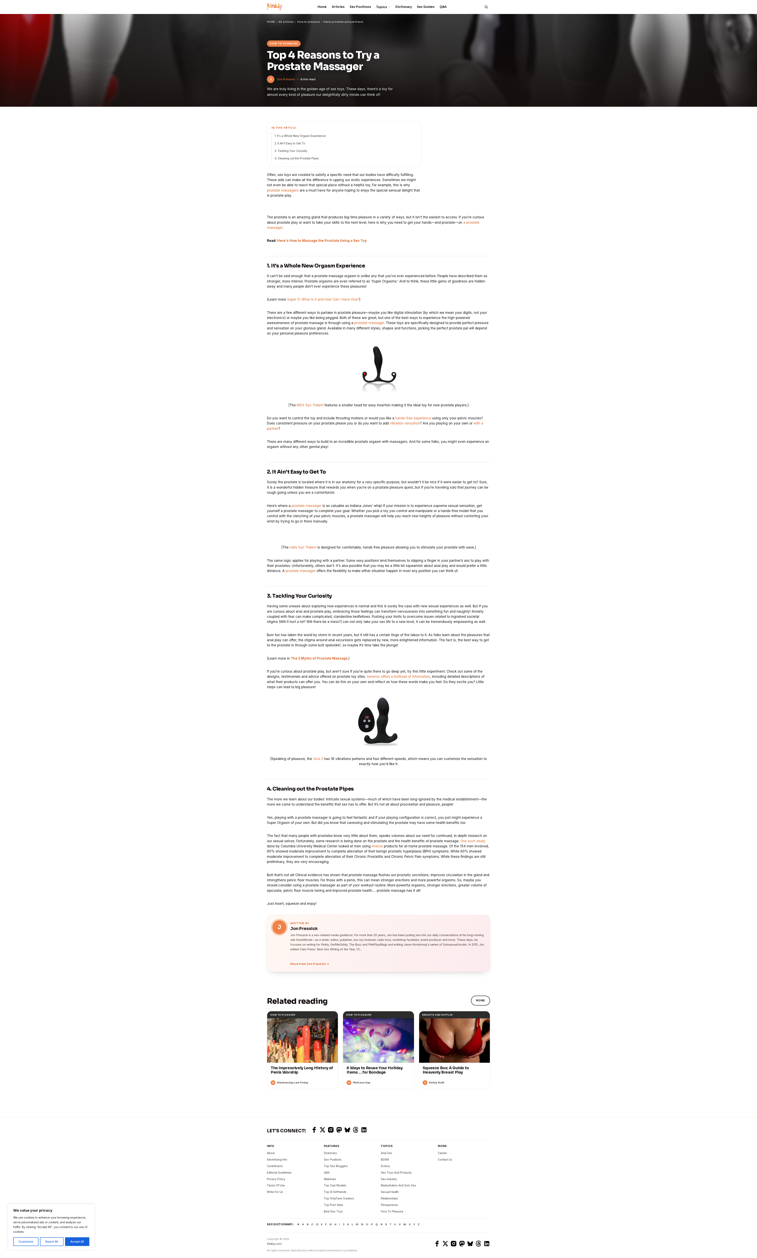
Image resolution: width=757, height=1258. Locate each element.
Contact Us (445, 1159)
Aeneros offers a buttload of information (398, 677)
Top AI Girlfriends (335, 1192)
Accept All (77, 1241)
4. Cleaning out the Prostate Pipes (297, 158)
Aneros (377, 846)
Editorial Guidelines (279, 1172)
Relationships (389, 1198)
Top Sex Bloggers (336, 1166)
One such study (472, 841)
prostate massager (369, 323)
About (271, 1153)
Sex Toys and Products (396, 1172)
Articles (338, 7)
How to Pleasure (392, 1211)
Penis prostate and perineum (343, 21)
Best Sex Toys (333, 1211)
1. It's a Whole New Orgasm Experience (300, 135)
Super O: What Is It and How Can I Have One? (323, 299)
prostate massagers (283, 190)
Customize (26, 1241)
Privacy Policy (276, 1179)
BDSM (385, 1159)
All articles (286, 21)
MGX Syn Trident (310, 405)
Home (322, 7)
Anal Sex (386, 1153)
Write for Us (275, 1192)
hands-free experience (413, 418)
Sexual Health (390, 1192)
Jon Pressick (286, 79)
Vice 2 (318, 759)
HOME (271, 21)
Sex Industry (389, 1179)
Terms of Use (276, 1185)
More (480, 1000)
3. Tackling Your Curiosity (291, 150)
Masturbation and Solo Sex (398, 1185)
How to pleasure (308, 21)
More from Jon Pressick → (309, 964)
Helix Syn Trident (303, 547)
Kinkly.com (274, 1244)
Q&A (443, 7)
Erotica (385, 1166)
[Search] (486, 7)
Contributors (275, 1166)
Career (442, 1153)
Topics (381, 7)
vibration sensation (405, 423)
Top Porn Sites (333, 1205)
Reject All (51, 1241)
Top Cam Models (335, 1185)
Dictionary (403, 7)
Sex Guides (425, 7)
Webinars (330, 1179)
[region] (51, 1227)
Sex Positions (360, 7)
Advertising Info (277, 1159)
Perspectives (389, 1205)
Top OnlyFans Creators (339, 1198)
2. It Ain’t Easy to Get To (290, 143)
